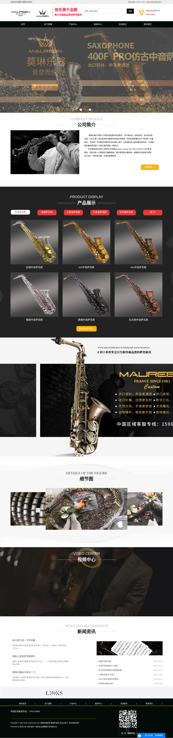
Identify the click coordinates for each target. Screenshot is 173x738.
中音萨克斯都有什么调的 (108, 666)
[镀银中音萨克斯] (34, 294)
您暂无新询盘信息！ (154, 2)
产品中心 (73, 24)
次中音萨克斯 (126, 212)
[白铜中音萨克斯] (34, 242)
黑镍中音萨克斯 (86, 320)
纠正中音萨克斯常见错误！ (109, 679)
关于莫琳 (48, 24)
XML (143, 2)
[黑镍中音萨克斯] (86, 294)
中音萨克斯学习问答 (106, 675)
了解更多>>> (149, 167)
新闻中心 (98, 24)
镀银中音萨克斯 (34, 320)
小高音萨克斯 (100, 212)
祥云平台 (23, 727)
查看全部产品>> (86, 328)
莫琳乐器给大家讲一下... (24, 672)
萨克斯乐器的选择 (106, 683)
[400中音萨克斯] (86, 242)
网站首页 (22, 703)
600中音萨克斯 (138, 267)
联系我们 (148, 24)
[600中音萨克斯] (138, 242)
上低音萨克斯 (73, 212)
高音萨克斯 (47, 212)
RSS (138, 2)
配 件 (152, 212)
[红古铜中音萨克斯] (138, 294)
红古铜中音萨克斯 (138, 320)
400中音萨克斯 (86, 267)
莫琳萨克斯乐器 (105, 661)
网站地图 (131, 2)
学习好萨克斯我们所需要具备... (111, 670)
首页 (23, 24)
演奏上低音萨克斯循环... (24, 656)
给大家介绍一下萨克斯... (24, 640)
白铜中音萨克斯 (34, 267)
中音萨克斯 (20, 212)
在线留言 (123, 24)
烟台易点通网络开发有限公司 (46, 727)
